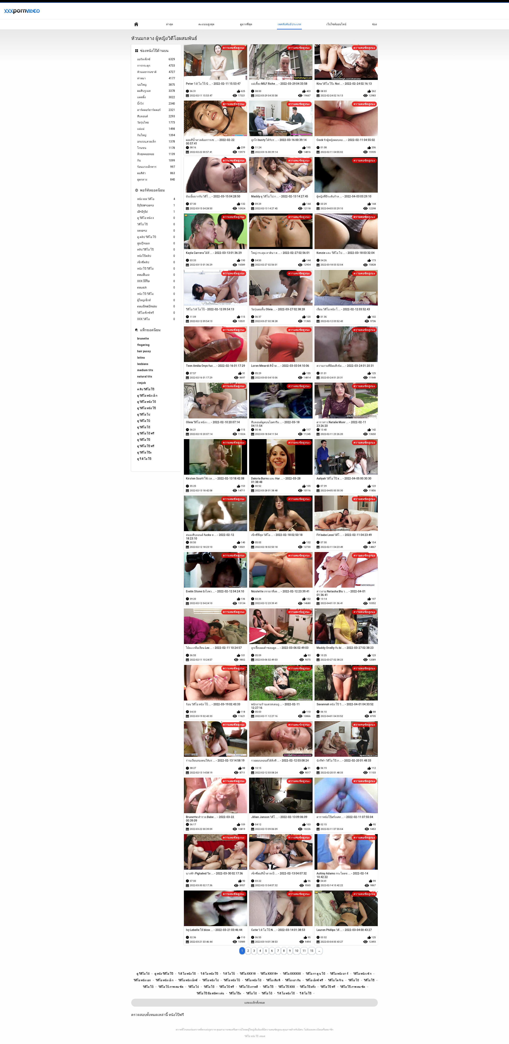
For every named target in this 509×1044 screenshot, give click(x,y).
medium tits (145, 370)
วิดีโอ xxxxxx (292, 973)
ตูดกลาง (156, 179)
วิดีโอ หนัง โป (210, 980)
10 (296, 950)
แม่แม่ (156, 128)
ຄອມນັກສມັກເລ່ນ (156, 306)
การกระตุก (156, 65)
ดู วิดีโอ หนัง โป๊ (146, 408)
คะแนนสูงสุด (206, 24)
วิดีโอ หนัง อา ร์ (339, 973)
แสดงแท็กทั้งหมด (254, 1002)
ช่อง (374, 24)
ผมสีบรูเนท (156, 90)
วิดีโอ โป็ (148, 986)
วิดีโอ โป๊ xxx (286, 986)
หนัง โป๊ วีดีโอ (156, 268)
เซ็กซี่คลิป (156, 262)
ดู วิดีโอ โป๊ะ (144, 452)
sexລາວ (156, 230)
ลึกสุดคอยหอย (156, 154)
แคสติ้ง (156, 97)
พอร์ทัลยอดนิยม (152, 190)
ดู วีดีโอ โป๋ (143, 973)
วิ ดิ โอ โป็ (229, 973)
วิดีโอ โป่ (193, 986)
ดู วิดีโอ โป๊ (143, 439)
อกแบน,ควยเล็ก (156, 141)
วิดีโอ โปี (369, 980)
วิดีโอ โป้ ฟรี (226, 986)
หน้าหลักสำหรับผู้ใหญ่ (136, 24)
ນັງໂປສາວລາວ (156, 205)
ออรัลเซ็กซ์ (156, 59)
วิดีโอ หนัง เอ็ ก (164, 980)
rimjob (141, 382)
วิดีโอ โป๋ (251, 993)
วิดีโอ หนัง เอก (142, 980)
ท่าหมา (156, 78)
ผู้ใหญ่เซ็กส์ (156, 300)
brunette (143, 338)
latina (141, 357)
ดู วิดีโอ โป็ (143, 420)
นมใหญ (156, 84)
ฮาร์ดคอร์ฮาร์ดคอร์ (156, 110)
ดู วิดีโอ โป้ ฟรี (145, 433)
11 (304, 950)
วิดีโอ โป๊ (156, 224)
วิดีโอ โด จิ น (335, 980)
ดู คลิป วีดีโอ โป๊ (156, 237)
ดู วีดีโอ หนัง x (156, 217)
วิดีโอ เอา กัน (293, 980)
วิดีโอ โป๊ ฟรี (328, 986)
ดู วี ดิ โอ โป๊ (144, 458)
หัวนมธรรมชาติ (156, 72)
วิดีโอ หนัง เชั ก (362, 973)
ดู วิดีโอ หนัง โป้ (146, 401)
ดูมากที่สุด (246, 24)
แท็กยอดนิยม (150, 330)
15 (311, 950)
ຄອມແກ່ (156, 287)
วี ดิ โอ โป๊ (305, 993)
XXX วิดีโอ (156, 319)
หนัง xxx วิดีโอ (156, 199)
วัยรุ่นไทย (156, 122)
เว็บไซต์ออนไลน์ (336, 24)
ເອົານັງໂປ (156, 211)
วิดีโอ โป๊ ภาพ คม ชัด (352, 986)
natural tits (144, 376)
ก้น (156, 160)
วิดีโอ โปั (353, 980)
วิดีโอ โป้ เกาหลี (248, 986)
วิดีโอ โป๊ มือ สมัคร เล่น (210, 993)
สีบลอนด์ (156, 116)
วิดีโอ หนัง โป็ (232, 980)
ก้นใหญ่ (156, 135)
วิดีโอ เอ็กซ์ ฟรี (314, 980)
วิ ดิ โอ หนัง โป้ (187, 973)
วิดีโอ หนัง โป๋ (253, 980)
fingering (143, 344)
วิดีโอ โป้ (209, 986)
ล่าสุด (169, 24)
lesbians (142, 364)
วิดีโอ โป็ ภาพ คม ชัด (170, 986)
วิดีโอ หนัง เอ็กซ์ (187, 980)
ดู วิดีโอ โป (143, 414)
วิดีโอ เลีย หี (273, 980)
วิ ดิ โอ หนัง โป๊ (209, 973)
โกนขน (156, 147)
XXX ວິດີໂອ (156, 281)
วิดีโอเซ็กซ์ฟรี (156, 312)
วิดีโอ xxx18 (247, 973)
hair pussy (144, 351)
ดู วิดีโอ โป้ (143, 427)
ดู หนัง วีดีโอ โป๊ (163, 973)
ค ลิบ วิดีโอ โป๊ (145, 389)
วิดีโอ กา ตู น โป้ (315, 973)
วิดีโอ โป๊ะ (235, 993)
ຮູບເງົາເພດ (156, 243)
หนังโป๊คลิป (156, 255)
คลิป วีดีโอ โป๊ (156, 249)
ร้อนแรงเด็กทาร (156, 166)
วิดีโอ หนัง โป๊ (251, 1036)
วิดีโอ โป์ (267, 993)
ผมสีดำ (156, 173)
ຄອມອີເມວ (156, 274)
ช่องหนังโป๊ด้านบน (154, 51)
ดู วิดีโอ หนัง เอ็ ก (147, 395)
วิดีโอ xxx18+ (269, 973)
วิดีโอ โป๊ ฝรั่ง (308, 986)
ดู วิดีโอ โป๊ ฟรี (145, 446)
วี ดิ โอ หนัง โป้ (286, 993)
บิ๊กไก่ (156, 103)
